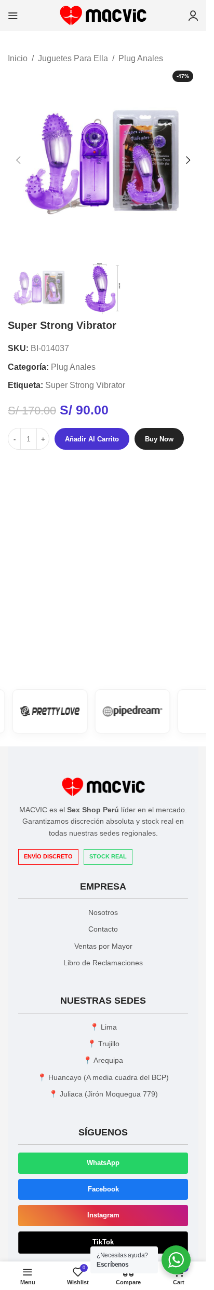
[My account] (193, 15)
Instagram (103, 1215)
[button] (18, 160)
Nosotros (103, 912)
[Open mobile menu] (13, 15)
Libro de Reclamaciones (103, 963)
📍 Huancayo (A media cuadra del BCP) (103, 1077)
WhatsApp (103, 1163)
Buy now (159, 439)
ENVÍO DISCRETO (48, 856)
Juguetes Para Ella (73, 58)
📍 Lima (103, 1027)
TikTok (103, 1242)
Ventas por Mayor (103, 946)
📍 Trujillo (103, 1043)
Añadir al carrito (92, 439)
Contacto (103, 929)
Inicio (18, 58)
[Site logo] (103, 14)
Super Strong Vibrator (85, 385)
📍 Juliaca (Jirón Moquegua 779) (103, 1094)
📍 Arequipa (103, 1060)
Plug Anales (140, 58)
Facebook (103, 1189)
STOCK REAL (108, 856)
